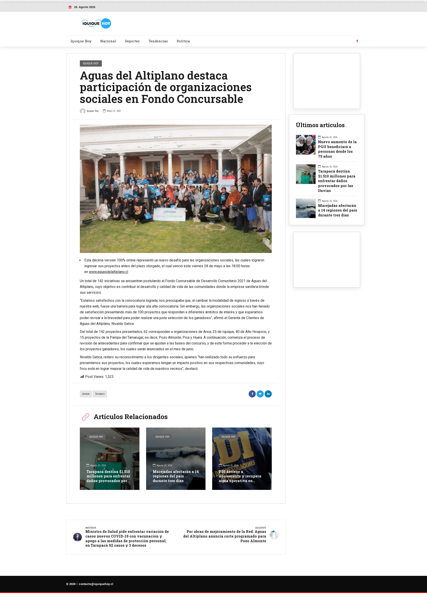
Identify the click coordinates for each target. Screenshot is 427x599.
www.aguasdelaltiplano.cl (108, 272)
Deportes (132, 41)
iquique (86, 393)
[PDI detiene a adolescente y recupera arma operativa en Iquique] (242, 458)
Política (183, 41)
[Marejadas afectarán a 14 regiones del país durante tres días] (176, 458)
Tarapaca (100, 393)
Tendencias (158, 41)
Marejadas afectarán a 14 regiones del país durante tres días (176, 476)
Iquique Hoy (80, 41)
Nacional (108, 41)
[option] (176, 189)
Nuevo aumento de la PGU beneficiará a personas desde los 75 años (337, 149)
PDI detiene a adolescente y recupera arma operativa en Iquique (240, 478)
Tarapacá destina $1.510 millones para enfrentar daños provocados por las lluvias (108, 478)
